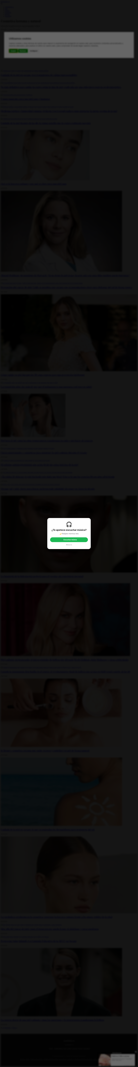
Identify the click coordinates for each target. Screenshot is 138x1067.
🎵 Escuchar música (69, 540)
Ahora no (69, 545)
